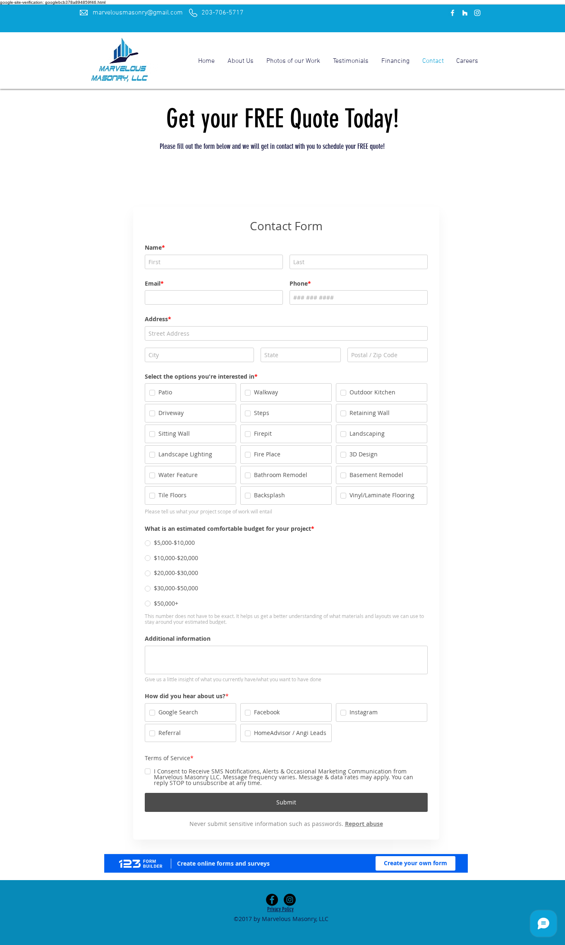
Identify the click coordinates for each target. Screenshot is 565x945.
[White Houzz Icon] (465, 13)
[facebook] (452, 13)
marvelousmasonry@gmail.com (138, 13)
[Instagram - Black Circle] (290, 900)
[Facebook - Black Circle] (272, 900)
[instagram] (477, 13)
